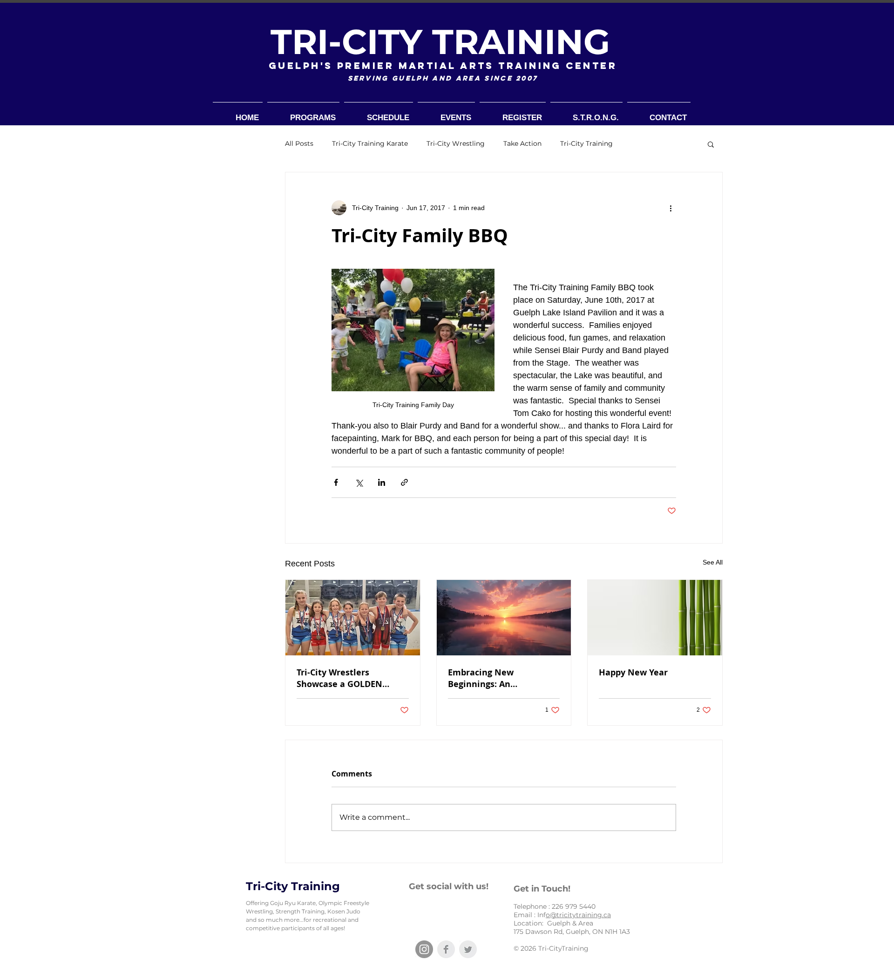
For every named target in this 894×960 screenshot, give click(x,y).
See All (713, 562)
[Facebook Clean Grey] (446, 949)
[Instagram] (424, 949)
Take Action (522, 143)
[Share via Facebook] (336, 482)
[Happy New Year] (655, 617)
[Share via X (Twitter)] (358, 482)
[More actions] (670, 207)
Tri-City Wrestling (456, 143)
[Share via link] (404, 482)
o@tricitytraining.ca (578, 915)
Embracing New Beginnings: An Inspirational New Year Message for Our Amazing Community (501, 678)
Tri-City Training (586, 143)
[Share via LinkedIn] (381, 482)
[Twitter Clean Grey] (468, 949)
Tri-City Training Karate (370, 143)
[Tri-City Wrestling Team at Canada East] (352, 617)
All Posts (299, 143)
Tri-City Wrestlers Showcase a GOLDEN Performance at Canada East (346, 678)
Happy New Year (633, 672)
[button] (710, 144)
